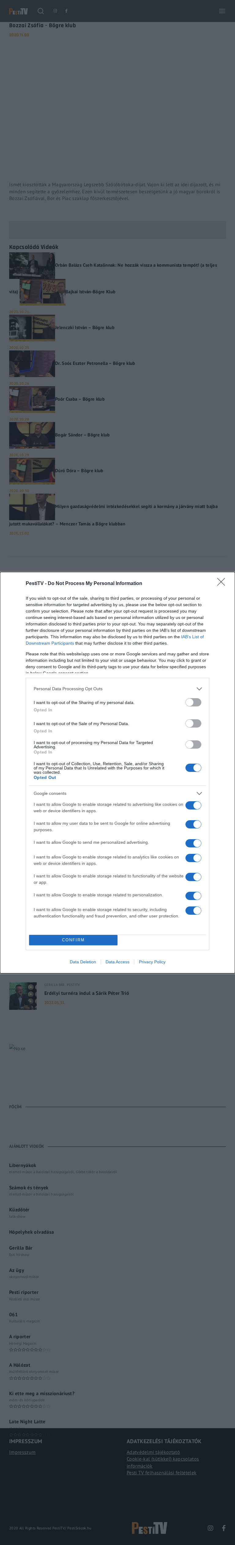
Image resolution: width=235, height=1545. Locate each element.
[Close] (223, 584)
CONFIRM (73, 940)
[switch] (193, 702)
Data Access (117, 961)
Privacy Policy (152, 961)
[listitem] (117, 689)
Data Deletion (83, 961)
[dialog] (117, 772)
